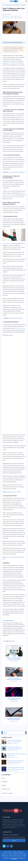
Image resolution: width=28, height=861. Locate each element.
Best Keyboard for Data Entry (15, 318)
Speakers (4, 785)
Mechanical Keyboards (16, 16)
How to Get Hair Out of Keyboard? (16, 172)
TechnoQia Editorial (9, 17)
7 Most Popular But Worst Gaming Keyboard (14, 698)
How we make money (13, 51)
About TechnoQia (13, 853)
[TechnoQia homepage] (14, 1)
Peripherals (7, 16)
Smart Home (22, 853)
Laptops (24, 855)
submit (14, 840)
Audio (3, 778)
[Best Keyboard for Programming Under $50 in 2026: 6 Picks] (4, 762)
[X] (4, 846)
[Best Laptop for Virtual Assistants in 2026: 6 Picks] (4, 755)
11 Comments (15, 750)
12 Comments (15, 770)
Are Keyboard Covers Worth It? (13, 492)
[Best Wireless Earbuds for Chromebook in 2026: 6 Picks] (4, 748)
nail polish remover (20, 328)
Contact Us (4, 853)
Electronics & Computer (7, 793)
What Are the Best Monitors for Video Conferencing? (14, 658)
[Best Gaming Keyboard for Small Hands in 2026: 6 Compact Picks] (4, 769)
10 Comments (15, 743)
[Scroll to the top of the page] (25, 858)
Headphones (5, 781)
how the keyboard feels (12, 63)
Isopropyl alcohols (7, 243)
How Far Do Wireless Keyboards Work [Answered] (14, 678)
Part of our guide (13, 42)
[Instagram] (11, 846)
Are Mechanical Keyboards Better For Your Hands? (14, 719)
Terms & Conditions (18, 851)
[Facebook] (7, 846)
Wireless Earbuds (6, 789)
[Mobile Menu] (26, 1)
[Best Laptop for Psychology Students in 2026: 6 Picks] (4, 741)
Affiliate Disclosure (15, 855)
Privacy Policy (8, 851)
